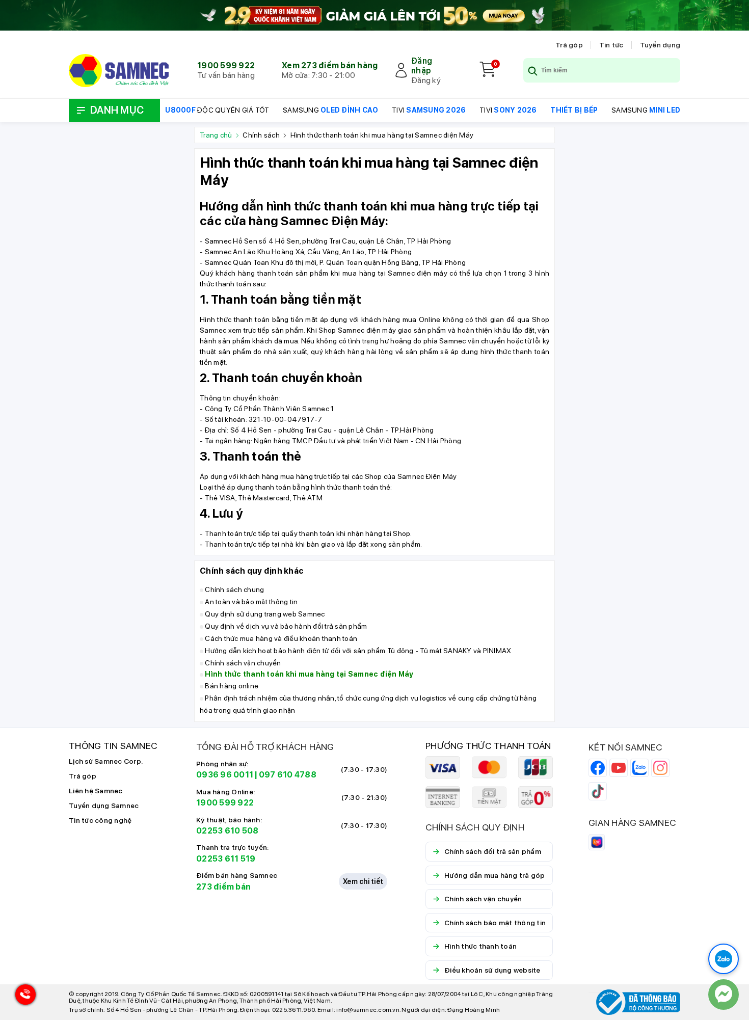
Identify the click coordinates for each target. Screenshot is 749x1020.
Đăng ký (426, 80)
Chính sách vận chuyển (243, 663)
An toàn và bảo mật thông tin (251, 602)
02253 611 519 (225, 859)
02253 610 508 (227, 831)
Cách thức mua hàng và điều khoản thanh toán (281, 638)
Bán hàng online (231, 686)
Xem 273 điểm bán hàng (330, 65)
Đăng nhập (421, 65)
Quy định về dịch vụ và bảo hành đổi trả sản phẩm (286, 626)
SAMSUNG (330, 110)
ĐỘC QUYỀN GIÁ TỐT (217, 110)
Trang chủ (217, 135)
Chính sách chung (234, 589)
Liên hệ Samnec (96, 791)
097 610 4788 (287, 775)
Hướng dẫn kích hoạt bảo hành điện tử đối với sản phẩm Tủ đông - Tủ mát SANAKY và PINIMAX (358, 651)
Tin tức (611, 45)
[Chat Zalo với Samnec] (723, 959)
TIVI (429, 110)
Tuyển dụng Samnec (104, 805)
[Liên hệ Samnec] (723, 994)
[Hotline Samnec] (23, 997)
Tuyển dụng (660, 45)
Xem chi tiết (363, 881)
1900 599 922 (226, 65)
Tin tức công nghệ (100, 820)
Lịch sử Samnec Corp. (106, 761)
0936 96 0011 (224, 775)
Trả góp (569, 45)
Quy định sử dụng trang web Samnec (265, 614)
